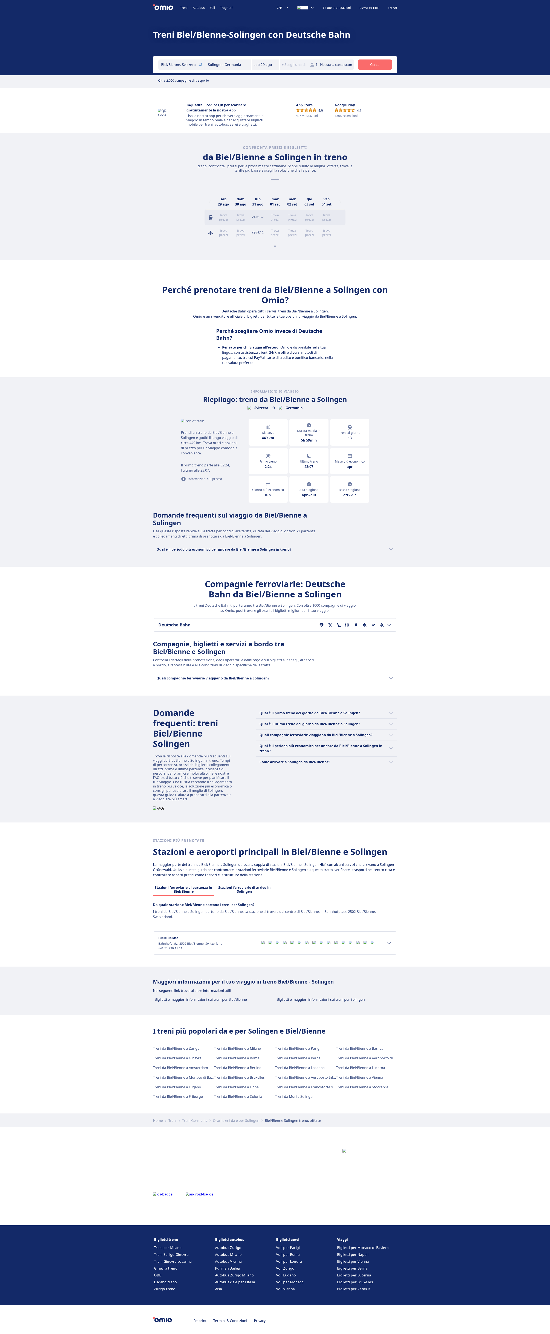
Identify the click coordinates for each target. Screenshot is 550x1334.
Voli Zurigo (285, 1268)
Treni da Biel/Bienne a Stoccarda (362, 1087)
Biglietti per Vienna (353, 1261)
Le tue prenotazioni (337, 7)
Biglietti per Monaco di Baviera (363, 1247)
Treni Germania (194, 1120)
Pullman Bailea (227, 1268)
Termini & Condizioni (230, 1320)
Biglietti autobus (229, 1239)
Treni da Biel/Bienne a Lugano (177, 1087)
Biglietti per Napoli (352, 1254)
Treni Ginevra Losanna (173, 1261)
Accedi (392, 8)
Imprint (200, 1320)
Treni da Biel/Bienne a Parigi (297, 1048)
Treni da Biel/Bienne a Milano (237, 1048)
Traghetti (226, 8)
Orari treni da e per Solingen (236, 1120)
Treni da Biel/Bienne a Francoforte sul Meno (310, 1087)
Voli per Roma (288, 1254)
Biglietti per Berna (352, 1268)
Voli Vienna (285, 1289)
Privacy (260, 1320)
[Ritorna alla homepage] (166, 7)
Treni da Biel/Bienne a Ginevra (177, 1058)
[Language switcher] (305, 7)
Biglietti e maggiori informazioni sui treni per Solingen (321, 999)
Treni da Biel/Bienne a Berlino (237, 1067)
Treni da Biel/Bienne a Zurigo (176, 1048)
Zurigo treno (165, 1289)
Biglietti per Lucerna (354, 1275)
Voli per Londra (289, 1261)
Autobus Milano (228, 1254)
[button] (265, 64)
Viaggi (342, 1239)
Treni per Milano (168, 1247)
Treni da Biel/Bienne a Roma (236, 1058)
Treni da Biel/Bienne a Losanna (300, 1067)
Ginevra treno (165, 1268)
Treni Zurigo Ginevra (171, 1254)
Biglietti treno (166, 1239)
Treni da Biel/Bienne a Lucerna (360, 1067)
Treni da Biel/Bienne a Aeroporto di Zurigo (370, 1058)
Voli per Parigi (288, 1247)
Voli (212, 8)
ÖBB (157, 1275)
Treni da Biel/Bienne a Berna (298, 1058)
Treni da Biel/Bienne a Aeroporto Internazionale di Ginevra (322, 1077)
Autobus (199, 8)
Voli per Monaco (290, 1282)
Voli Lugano (286, 1275)
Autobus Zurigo (228, 1247)
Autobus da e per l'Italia (235, 1282)
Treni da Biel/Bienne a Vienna (359, 1077)
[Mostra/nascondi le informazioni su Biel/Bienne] (389, 943)
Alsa (218, 1289)
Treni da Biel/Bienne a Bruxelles (239, 1077)
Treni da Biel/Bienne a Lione (236, 1087)
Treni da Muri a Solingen (295, 1096)
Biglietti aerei (287, 1239)
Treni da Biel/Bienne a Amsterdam (180, 1067)
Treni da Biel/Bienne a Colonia (238, 1096)
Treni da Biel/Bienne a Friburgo (178, 1096)
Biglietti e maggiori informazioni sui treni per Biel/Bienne (201, 999)
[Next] (340, 201)
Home (158, 1120)
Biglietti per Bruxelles (355, 1282)
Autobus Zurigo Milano (234, 1275)
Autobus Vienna (228, 1261)
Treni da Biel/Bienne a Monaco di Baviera (186, 1077)
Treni (184, 8)
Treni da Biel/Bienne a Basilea (359, 1048)
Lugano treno (165, 1282)
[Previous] (209, 201)
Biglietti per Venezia (354, 1289)
